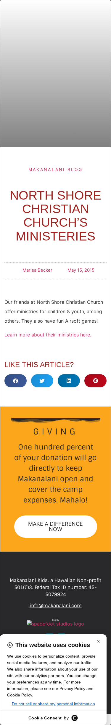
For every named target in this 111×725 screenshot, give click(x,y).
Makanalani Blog (55, 169)
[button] (15, 380)
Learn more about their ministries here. (47, 335)
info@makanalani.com (56, 606)
